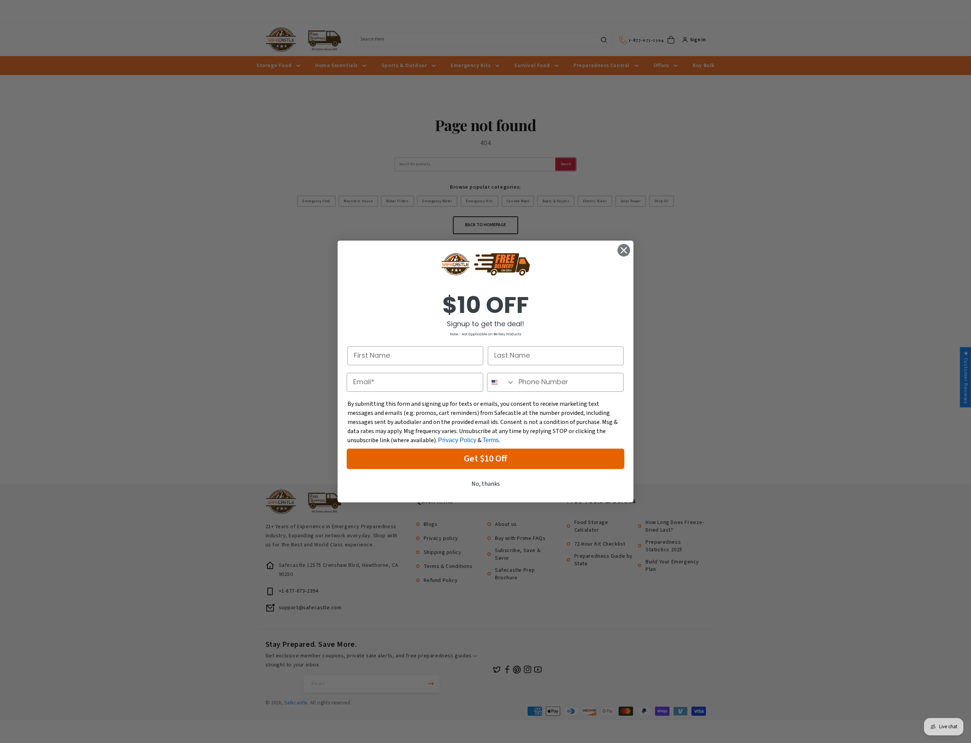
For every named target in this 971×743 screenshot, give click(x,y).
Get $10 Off (485, 458)
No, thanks (485, 484)
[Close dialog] (623, 250)
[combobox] (501, 382)
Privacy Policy (457, 440)
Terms (490, 440)
